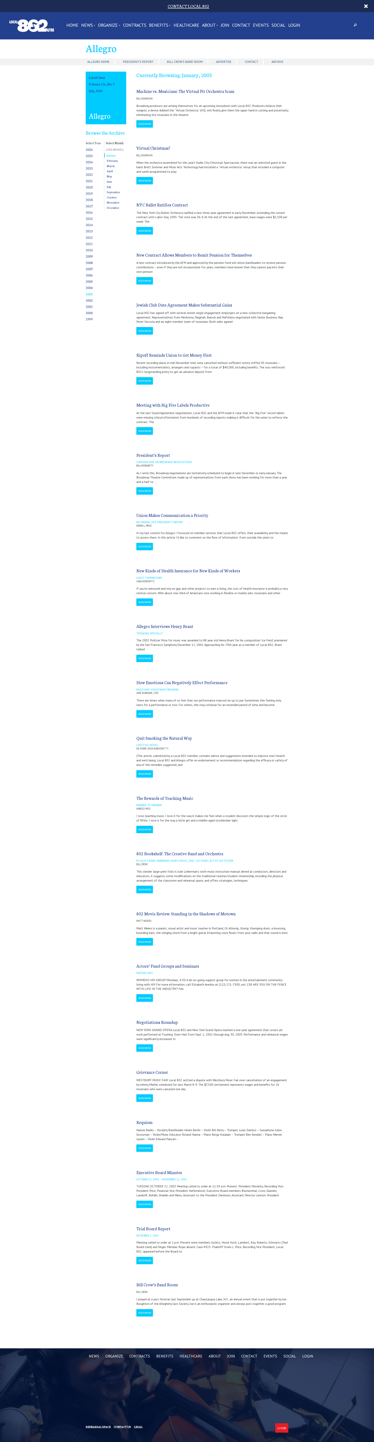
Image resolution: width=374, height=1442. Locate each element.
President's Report (138, 62)
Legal (138, 1427)
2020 (89, 187)
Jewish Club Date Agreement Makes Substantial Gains (184, 305)
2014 (89, 224)
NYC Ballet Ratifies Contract (162, 205)
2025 (89, 155)
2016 (89, 212)
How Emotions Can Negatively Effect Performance (182, 682)
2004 (89, 287)
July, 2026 (96, 90)
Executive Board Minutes (159, 1172)
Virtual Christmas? (153, 148)
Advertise (223, 62)
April (110, 171)
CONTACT (241, 25)
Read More (144, 123)
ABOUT (209, 25)
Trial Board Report (153, 1228)
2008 (89, 262)
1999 (89, 318)
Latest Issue (97, 77)
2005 (89, 281)
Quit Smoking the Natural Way (164, 738)
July (109, 187)
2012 (89, 237)
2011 (89, 243)
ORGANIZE (108, 25)
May (109, 176)
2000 (89, 312)
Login (282, 1428)
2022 (89, 174)
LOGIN (294, 25)
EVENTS (261, 25)
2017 (89, 206)
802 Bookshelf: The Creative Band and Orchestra (179, 853)
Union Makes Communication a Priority (172, 515)
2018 (89, 199)
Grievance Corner (152, 1072)
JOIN (225, 25)
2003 (89, 294)
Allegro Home (98, 62)
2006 (89, 275)
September (113, 192)
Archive (277, 62)
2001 (89, 306)
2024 (89, 161)
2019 (89, 193)
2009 (89, 256)
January (111, 155)
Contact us (122, 1427)
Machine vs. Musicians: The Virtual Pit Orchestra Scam (185, 91)
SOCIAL (278, 25)
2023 (89, 168)
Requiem (144, 1122)
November (113, 202)
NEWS (87, 25)
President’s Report (153, 455)
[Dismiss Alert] (366, 6)
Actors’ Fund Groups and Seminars (167, 966)
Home (72, 25)
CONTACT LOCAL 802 (188, 6)
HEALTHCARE (186, 25)
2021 (89, 180)
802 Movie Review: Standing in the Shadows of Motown (186, 913)
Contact (251, 62)
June (109, 181)
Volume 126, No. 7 (102, 84)
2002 (89, 300)
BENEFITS (158, 25)
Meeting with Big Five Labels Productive (173, 405)
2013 (89, 230)
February (112, 161)
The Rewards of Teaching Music (164, 798)
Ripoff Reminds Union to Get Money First (174, 355)
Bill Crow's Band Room (185, 62)
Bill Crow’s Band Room (157, 1284)
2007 (89, 268)
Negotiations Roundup (157, 1022)
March (111, 166)
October (112, 197)
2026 (89, 149)
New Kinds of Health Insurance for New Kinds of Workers (188, 570)
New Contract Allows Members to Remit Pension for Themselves (194, 255)
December (113, 208)
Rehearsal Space (98, 1427)
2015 (89, 218)
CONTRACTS (134, 25)
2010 (89, 249)
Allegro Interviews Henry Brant (164, 626)
